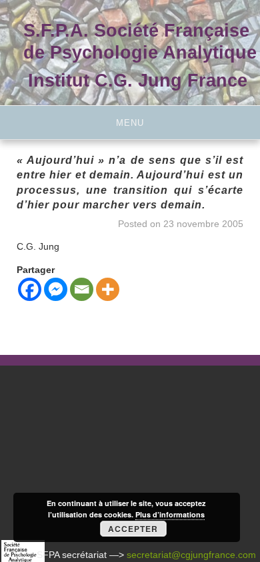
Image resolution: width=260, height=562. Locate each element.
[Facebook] (29, 289)
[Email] (81, 289)
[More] (107, 289)
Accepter (133, 529)
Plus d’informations (170, 514)
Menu (130, 123)
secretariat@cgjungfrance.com (191, 554)
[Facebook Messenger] (55, 289)
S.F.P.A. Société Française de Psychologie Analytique (140, 41)
